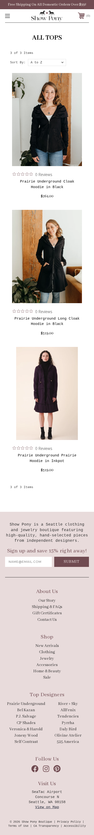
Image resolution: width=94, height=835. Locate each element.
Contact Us (47, 619)
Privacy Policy (69, 822)
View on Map (47, 807)
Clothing (47, 652)
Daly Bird (68, 729)
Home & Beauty (47, 671)
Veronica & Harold (26, 729)
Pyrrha (68, 722)
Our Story (47, 600)
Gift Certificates (47, 613)
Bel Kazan (26, 710)
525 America (68, 741)
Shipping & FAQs (47, 606)
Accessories (47, 664)
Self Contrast (26, 741)
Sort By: (18, 62)
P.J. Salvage (26, 716)
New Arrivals (47, 645)
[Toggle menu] (13, 15)
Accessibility (75, 826)
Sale (47, 677)
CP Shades (26, 722)
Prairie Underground (26, 703)
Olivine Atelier (67, 735)
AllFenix (68, 710)
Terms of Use (18, 826)
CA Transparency (46, 826)
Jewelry (47, 658)
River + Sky (68, 703)
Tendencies (68, 716)
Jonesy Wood (26, 735)
